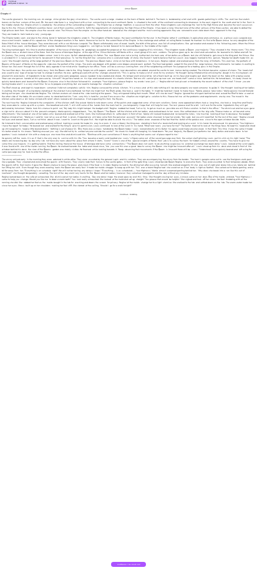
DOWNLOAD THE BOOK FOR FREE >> (128, 566)
